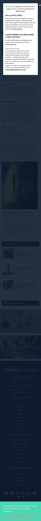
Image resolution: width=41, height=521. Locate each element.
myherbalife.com (11, 44)
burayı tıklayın (17, 29)
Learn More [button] (7, 511)
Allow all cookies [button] (20, 517)
